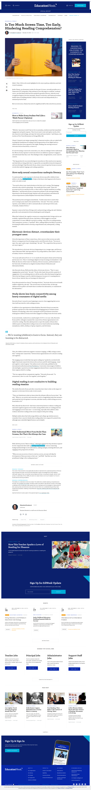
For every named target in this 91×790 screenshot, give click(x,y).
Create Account (12, 750)
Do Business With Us (76, 768)
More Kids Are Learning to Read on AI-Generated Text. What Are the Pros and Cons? (75, 150)
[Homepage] (45, 5)
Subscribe (80, 5)
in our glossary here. (44, 493)
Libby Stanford (71, 97)
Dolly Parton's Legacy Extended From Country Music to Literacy (33, 709)
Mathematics (15, 113)
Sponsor (73, 184)
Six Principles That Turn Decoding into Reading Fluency (75, 173)
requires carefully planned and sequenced (48, 488)
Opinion (60, 15)
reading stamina (27, 179)
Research (42, 519)
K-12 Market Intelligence (76, 777)
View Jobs (10, 668)
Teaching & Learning (40, 15)
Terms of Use (45, 784)
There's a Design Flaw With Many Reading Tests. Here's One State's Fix (75, 91)
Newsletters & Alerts (61, 772)
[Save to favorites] (6, 87)
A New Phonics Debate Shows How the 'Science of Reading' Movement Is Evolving (76, 710)
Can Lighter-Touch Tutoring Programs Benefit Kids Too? (11, 709)
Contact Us (45, 768)
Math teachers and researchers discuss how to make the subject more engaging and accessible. (29, 121)
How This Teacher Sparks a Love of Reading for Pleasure (74, 75)
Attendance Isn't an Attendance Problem (71, 619)
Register (8, 629)
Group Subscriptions (61, 775)
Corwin (78, 629)
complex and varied (24, 483)
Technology (52, 15)
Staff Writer (22, 507)
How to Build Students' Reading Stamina (75, 106)
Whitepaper (69, 169)
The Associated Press (31, 720)
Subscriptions (60, 770)
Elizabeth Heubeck (16, 32)
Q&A (79, 72)
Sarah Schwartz (15, 437)
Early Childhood (37, 614)
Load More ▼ (45, 732)
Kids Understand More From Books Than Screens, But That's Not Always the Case (29, 433)
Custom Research (75, 780)
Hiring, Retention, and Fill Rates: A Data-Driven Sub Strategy (15, 619)
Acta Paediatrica (34, 366)
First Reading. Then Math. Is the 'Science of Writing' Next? (54, 709)
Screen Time (23, 519)
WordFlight (77, 178)
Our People (30, 775)
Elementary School (33, 519)
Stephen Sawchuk (72, 110)
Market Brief (73, 15)
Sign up (58, 591)
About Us (30, 768)
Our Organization (31, 770)
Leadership (15, 15)
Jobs (65, 15)
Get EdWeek (60, 768)
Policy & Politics (26, 15)
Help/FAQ (45, 772)
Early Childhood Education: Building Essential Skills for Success (42, 619)
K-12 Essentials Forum (47, 614)
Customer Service (46, 775)
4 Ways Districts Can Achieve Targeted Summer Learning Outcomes (74, 189)
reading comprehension (38, 446)
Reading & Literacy (11, 21)
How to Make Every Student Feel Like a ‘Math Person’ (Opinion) (28, 116)
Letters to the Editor (47, 770)
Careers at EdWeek (32, 779)
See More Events (45, 640)
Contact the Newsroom (48, 777)
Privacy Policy (54, 784)
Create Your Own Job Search (45, 679)
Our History (30, 772)
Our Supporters (31, 777)
